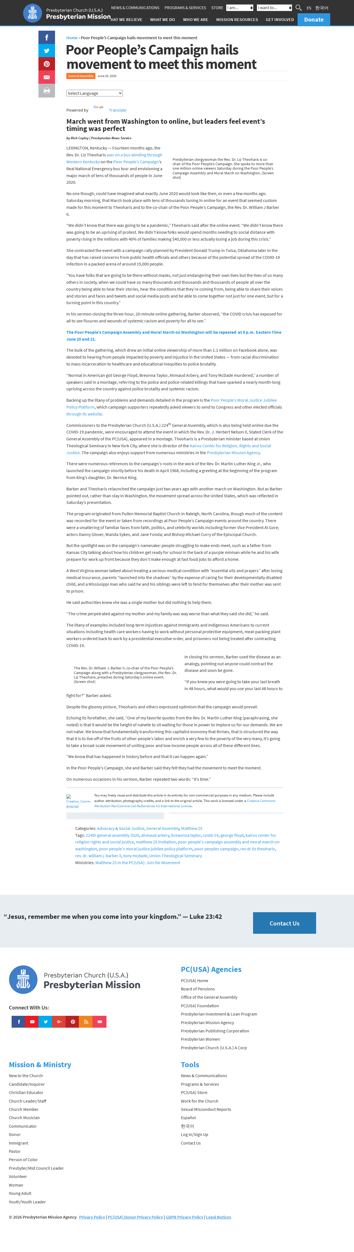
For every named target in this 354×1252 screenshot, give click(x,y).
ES (309, 7)
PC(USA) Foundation (200, 1005)
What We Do (162, 19)
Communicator (23, 1126)
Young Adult (20, 1193)
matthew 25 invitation (156, 842)
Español (188, 1117)
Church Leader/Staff (27, 1101)
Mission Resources (237, 19)
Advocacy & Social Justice (120, 828)
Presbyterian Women (200, 1039)
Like (44, 34)
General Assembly (80, 76)
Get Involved (280, 19)
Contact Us (285, 923)
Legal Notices (218, 1217)
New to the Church (26, 1075)
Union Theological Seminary (175, 855)
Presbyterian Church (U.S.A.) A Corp (214, 1047)
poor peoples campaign (216, 848)
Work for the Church (199, 1101)
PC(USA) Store (194, 1092)
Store (217, 7)
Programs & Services (185, 7)
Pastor (15, 1151)
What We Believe (124, 19)
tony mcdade (135, 855)
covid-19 (210, 835)
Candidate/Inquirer (27, 1084)
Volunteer (18, 1176)
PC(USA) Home (194, 980)
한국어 (322, 7)
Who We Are (195, 19)
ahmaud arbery (155, 835)
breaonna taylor (186, 835)
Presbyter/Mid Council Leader (36, 1168)
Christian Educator (26, 1092)
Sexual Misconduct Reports (206, 1109)
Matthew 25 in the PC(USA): (137, 862)
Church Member (24, 1109)
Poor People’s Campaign (136, 161)
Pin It (44, 60)
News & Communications (135, 7)
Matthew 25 (191, 828)
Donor (15, 1134)
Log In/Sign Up (194, 1134)
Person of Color (23, 1159)
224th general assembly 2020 (112, 835)
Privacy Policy (92, 1217)
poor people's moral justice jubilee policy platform (145, 848)
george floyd (232, 835)
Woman (16, 1185)
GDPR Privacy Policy (184, 1217)
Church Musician (24, 1117)
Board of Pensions (198, 988)
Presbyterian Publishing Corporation (215, 1030)
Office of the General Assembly (209, 997)
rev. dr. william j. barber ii (98, 855)
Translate (117, 110)
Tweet (45, 47)
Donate (314, 19)
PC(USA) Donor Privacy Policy (135, 1217)
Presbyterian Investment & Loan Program (219, 1014)
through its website (84, 414)
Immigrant (18, 1143)
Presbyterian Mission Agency (233, 452)
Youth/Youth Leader (27, 1201)
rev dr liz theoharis (257, 848)
